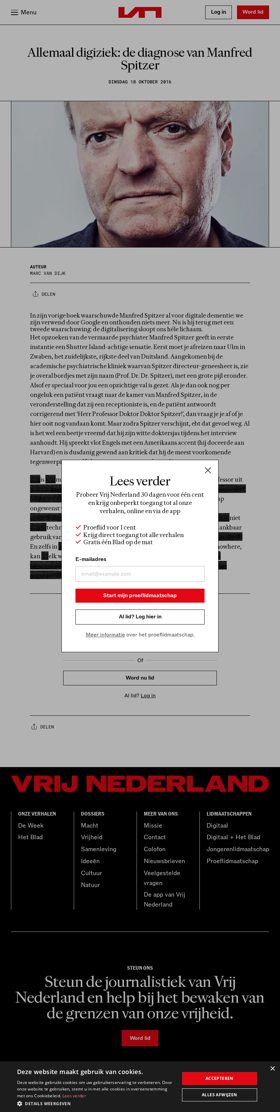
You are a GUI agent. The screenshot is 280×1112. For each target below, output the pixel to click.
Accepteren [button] (220, 1078)
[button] (96, 1103)
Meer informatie (105, 634)
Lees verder (74, 1096)
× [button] (272, 1068)
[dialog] (140, 1086)
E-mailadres (90, 559)
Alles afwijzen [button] (219, 1095)
